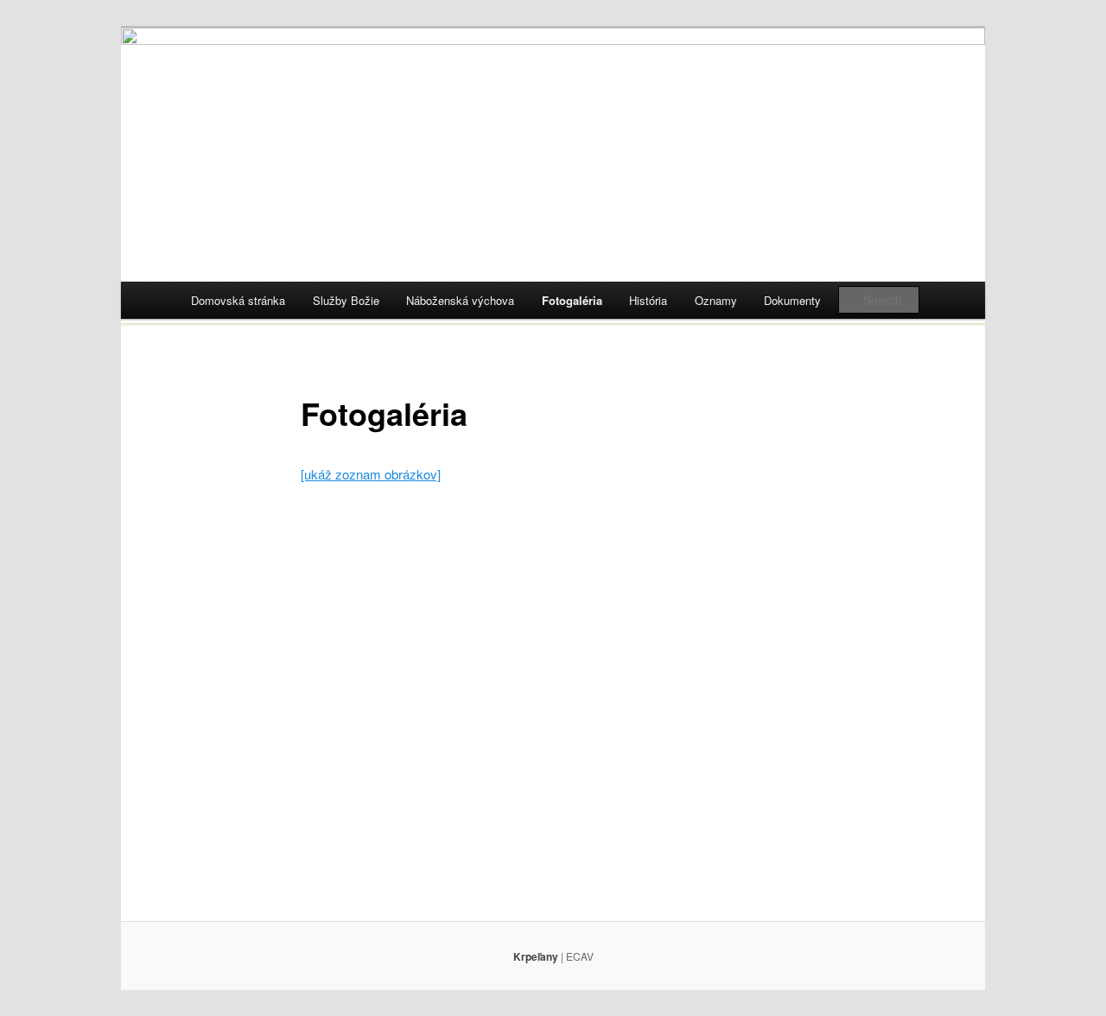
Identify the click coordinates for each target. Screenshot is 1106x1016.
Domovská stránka (238, 300)
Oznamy (716, 300)
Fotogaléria (572, 300)
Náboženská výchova (460, 300)
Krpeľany (535, 956)
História (648, 300)
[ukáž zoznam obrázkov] (371, 474)
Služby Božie (346, 300)
